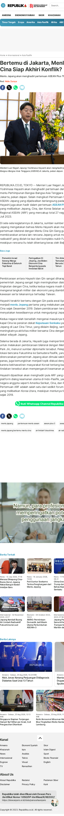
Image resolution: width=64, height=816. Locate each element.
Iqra (24, 749)
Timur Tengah (9, 22)
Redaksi (26, 780)
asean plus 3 (49, 423)
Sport (46, 753)
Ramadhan (27, 766)
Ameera (3, 745)
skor (41, 15)
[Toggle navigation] (3, 5)
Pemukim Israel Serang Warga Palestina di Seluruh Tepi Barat (12, 262)
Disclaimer (5, 784)
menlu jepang (7, 423)
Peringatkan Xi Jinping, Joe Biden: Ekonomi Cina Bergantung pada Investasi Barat (38, 263)
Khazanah (4, 749)
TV (1, 766)
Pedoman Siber (51, 780)
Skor (46, 745)
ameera (6, 15)
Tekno (25, 758)
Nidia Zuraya (11, 81)
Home (2, 55)
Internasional (13, 55)
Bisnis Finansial (51, 758)
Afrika (54, 22)
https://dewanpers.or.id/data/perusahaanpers (24, 800)
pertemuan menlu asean (28, 423)
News (3, 753)
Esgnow (4, 762)
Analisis (25, 753)
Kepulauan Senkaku (48, 323)
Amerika (30, 22)
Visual (25, 762)
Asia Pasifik (43, 22)
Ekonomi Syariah (25, 15)
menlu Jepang (19, 304)
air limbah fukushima (45, 430)
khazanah (54, 15)
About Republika (8, 780)
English (47, 762)
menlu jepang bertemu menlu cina (16, 430)
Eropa (21, 22)
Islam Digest (49, 749)
